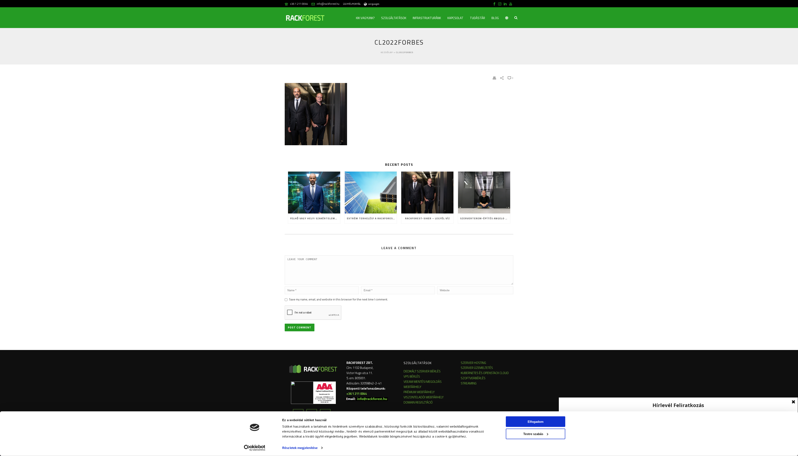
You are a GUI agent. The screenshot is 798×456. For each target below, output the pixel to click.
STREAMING (469, 383)
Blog (495, 18)
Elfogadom (535, 421)
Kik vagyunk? (365, 18)
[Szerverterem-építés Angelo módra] (484, 192)
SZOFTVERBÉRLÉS (473, 378)
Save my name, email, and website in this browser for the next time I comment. (338, 299)
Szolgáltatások (393, 18)
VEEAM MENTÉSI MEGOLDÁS (423, 381)
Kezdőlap (387, 52)
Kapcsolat (455, 18)
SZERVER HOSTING (473, 362)
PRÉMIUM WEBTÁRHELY (419, 392)
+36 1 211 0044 (299, 4)
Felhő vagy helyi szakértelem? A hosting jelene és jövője (315, 218)
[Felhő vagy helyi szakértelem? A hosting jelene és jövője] (314, 192)
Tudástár (477, 18)
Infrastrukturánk (427, 18)
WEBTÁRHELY (412, 386)
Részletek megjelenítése (300, 448)
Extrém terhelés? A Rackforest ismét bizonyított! (372, 218)
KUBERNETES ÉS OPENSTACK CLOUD (485, 373)
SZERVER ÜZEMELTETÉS (477, 367)
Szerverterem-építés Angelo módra (485, 218)
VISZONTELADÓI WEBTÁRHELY (424, 397)
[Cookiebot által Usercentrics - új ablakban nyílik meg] (254, 448)
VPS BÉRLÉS (412, 376)
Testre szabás (533, 433)
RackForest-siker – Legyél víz (427, 218)
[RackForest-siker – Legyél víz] (427, 192)
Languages (373, 4)
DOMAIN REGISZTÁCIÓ (418, 402)
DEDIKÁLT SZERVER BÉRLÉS (422, 371)
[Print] (494, 77)
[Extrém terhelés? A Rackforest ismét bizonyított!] (371, 192)
